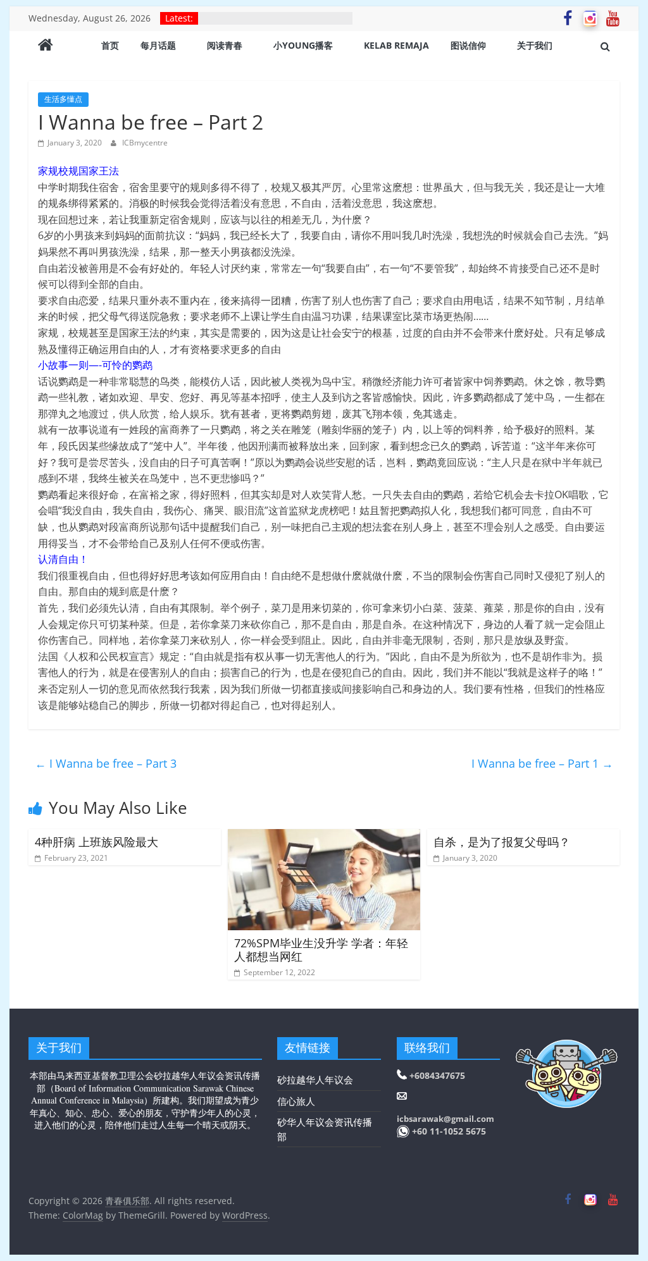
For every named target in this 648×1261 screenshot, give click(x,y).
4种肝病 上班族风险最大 (96, 841)
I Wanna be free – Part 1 (542, 763)
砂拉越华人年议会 (315, 1079)
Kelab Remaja (396, 45)
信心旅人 (296, 1101)
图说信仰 (468, 45)
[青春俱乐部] (45, 46)
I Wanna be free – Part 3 (106, 763)
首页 (110, 45)
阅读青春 (224, 45)
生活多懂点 (63, 99)
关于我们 (534, 45)
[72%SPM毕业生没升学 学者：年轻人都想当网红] (324, 837)
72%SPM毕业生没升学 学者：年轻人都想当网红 (321, 949)
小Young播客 (303, 45)
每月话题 (158, 45)
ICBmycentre (145, 142)
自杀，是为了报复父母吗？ (501, 841)
